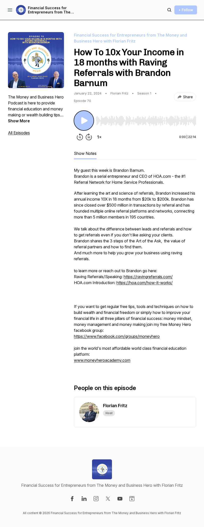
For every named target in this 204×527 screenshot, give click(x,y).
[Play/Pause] (84, 121)
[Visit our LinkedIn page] (84, 498)
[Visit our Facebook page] (72, 498)
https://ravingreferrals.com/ (148, 276)
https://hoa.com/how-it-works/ (144, 282)
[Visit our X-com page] (107, 498)
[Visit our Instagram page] (96, 498)
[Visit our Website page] (131, 498)
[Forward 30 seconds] (88, 136)
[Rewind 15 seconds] (79, 136)
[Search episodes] (169, 10)
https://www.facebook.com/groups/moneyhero (117, 336)
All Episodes (19, 132)
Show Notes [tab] (85, 153)
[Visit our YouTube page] (119, 498)
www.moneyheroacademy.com (102, 360)
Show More (19, 120)
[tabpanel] (135, 267)
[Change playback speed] (99, 136)
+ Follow (185, 10)
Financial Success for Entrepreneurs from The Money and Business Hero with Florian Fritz (51, 10)
